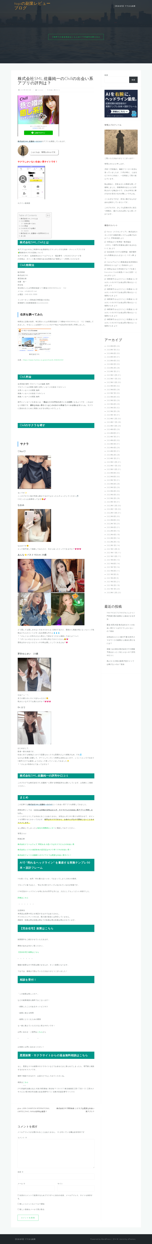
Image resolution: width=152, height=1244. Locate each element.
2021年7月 (111, 567)
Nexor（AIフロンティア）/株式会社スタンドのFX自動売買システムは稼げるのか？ (121, 235)
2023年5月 (111, 487)
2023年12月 (112, 462)
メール (21, 1183)
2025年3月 (111, 407)
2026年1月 (111, 371)
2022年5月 (111, 531)
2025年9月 (111, 386)
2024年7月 (111, 436)
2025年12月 (112, 375)
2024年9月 (111, 429)
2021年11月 (112, 552)
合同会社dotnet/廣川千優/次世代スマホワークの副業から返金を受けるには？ (121, 640)
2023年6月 (111, 484)
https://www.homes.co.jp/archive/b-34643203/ (43, 360)
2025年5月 (111, 400)
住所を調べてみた (30, 223)
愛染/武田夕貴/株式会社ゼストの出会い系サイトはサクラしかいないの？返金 (121, 628)
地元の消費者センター (46, 828)
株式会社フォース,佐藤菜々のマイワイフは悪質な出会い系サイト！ (45, 855)
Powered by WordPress (100, 1239)
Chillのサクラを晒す (28, 228)
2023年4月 (111, 491)
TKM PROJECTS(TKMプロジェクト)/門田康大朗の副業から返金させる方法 (121, 616)
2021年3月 (111, 581)
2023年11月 (112, 465)
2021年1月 (111, 589)
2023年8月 (111, 476)
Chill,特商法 (25, 221)
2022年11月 (112, 509)
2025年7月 (111, 393)
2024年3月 (111, 451)
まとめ (23, 236)
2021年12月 (112, 549)
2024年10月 (112, 426)
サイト (60, 1183)
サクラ (26, 231)
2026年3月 (111, 364)
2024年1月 (111, 458)
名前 (20, 1172)
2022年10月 (112, 513)
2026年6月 (111, 353)
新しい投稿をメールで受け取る (32, 1209)
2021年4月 (111, 578)
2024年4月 (111, 447)
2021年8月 (111, 563)
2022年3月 (111, 538)
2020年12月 (112, 592)
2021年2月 (111, 585)
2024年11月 (112, 422)
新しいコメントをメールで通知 (32, 1204)
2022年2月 (111, 542)
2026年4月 (111, 360)
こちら (40, 1032)
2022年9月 (111, 516)
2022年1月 (111, 545)
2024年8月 (111, 433)
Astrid (122, 1239)
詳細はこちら (23, 898)
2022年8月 (111, 520)
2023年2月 (111, 498)
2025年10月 (112, 382)
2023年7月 (111, 480)
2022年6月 (111, 527)
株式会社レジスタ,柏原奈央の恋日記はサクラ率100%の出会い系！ (44, 849)
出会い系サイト (54, 90)
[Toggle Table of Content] (46, 215)
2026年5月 (111, 357)
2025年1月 (111, 415)
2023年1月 (111, 502)
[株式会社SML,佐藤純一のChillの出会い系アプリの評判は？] (38, 116)
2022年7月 (111, 523)
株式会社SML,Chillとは (29, 219)
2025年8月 (111, 389)
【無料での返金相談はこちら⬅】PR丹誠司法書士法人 (76, 37)
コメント (22, 1137)
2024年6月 (111, 440)
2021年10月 (112, 556)
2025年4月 (111, 404)
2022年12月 (112, 505)
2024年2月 (111, 455)
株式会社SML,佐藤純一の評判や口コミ (35, 233)
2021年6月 (111, 571)
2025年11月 (112, 378)
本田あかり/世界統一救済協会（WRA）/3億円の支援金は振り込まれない (120, 245)
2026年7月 (111, 349)
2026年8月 (111, 346)
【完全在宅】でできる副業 (125, 6)
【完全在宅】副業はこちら (28, 952)
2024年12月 (112, 418)
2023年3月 (111, 494)
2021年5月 (111, 574)
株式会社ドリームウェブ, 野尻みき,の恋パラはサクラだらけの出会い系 (46, 844)
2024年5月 (111, 444)
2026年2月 (111, 368)
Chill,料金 (24, 226)
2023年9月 (111, 473)
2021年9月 (111, 560)
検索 (106, 75)
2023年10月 (112, 469)
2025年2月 (111, 411)
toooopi (40, 90)
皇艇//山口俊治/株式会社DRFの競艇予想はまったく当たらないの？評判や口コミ (121, 652)
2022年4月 (111, 534)
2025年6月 (111, 397)
